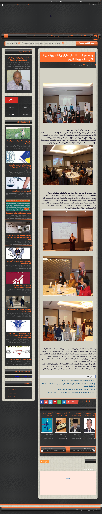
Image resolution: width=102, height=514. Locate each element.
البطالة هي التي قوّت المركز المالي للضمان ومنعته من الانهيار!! (70, 43)
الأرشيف (50, 2)
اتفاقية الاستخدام (64, 2)
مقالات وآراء (70, 36)
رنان (50, 16)
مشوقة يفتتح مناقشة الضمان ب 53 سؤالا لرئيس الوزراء (78, 380)
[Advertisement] (60, 74)
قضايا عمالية (83, 36)
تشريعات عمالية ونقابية (36, 36)
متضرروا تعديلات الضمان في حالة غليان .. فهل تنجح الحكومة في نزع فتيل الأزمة (71, 392)
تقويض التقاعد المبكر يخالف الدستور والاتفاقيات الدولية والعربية (76, 389)
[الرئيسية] (96, 37)
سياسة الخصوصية (80, 2)
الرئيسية (80, 65)
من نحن (94, 2)
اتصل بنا (94, 4)
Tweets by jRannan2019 (23, 376)
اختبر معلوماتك (55, 36)
